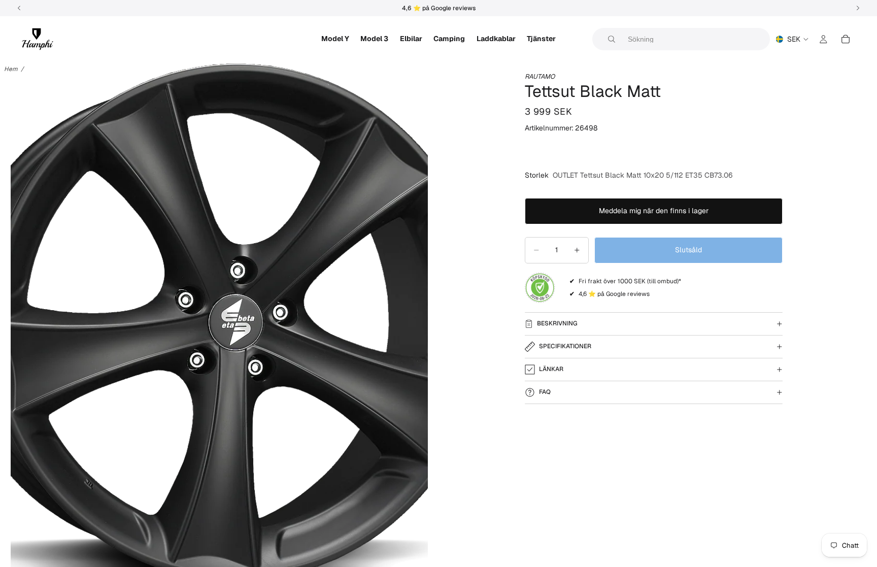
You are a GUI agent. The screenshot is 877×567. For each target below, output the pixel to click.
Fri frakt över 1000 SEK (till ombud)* (630, 281)
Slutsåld (688, 249)
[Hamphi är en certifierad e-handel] (540, 288)
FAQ (545, 392)
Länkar (551, 369)
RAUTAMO (540, 76)
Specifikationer (565, 346)
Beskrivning (557, 323)
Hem (11, 69)
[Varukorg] (845, 39)
